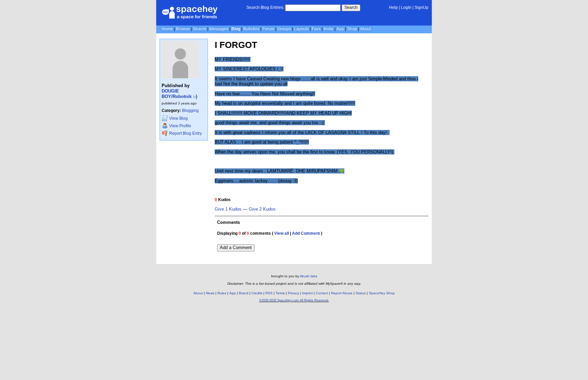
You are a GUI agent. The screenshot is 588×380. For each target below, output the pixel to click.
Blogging (190, 110)
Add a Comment (236, 247)
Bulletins (251, 29)
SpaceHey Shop (382, 293)
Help (393, 7)
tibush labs (308, 276)
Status (361, 293)
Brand (243, 293)
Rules (221, 293)
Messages (218, 29)
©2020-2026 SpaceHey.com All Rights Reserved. (294, 300)
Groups (284, 29)
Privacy (293, 293)
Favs (316, 29)
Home (167, 29)
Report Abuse (342, 293)
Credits (256, 293)
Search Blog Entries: (265, 7)
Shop (352, 29)
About (365, 29)
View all (281, 233)
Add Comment (306, 233)
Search (351, 7)
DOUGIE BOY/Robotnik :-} (179, 93)
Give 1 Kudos (228, 209)
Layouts (301, 29)
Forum (268, 29)
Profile (180, 125)
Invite (328, 29)
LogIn (406, 7)
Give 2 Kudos (262, 209)
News (210, 293)
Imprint (307, 293)
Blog (235, 29)
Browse (183, 29)
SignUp (421, 7)
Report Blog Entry (185, 133)
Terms (280, 293)
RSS (269, 293)
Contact (322, 293)
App (340, 29)
